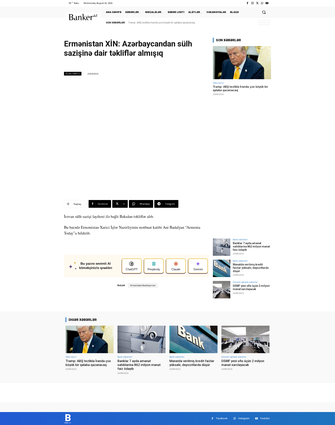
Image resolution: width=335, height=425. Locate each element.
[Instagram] (252, 3)
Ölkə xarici (73, 73)
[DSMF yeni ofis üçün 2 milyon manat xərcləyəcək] (221, 289)
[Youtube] (267, 3)
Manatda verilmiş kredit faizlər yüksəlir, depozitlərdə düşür (251, 268)
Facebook (222, 418)
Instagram (244, 418)
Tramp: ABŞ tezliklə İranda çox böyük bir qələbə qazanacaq (161, 22)
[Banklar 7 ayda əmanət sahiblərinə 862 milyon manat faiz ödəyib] (221, 247)
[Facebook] (247, 3)
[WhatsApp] (262, 3)
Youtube (264, 418)
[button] (263, 12)
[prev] (260, 22)
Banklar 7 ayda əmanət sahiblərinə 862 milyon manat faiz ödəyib (251, 246)
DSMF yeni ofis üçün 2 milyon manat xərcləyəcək (251, 287)
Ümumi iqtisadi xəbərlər (245, 282)
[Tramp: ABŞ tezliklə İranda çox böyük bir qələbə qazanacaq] (242, 62)
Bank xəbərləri (240, 239)
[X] (257, 3)
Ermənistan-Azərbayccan (142, 285)
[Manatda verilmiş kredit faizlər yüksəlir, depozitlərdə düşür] (221, 268)
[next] (267, 22)
